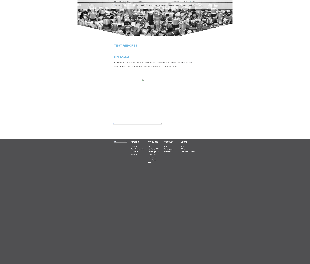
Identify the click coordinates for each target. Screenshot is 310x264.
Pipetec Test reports (171, 66)
